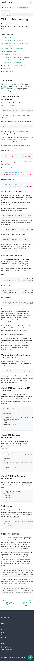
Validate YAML (7, 38)
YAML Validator (6, 89)
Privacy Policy (5, 647)
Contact (3, 635)
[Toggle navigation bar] (2, 2)
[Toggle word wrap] (27, 110)
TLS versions (6, 68)
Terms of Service (6, 650)
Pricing (3, 637)
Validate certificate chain (11, 51)
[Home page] (2, 7)
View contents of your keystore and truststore (17, 57)
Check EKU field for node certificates (14, 65)
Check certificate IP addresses (13, 48)
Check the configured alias (12, 54)
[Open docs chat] (30, 657)
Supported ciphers (8, 71)
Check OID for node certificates (12, 63)
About (3, 627)
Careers (3, 629)
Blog (2, 632)
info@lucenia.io (6, 617)
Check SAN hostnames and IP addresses (15, 60)
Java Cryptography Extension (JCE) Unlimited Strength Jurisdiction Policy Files (16, 559)
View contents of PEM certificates (13, 41)
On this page (6, 15)
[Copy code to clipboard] (30, 110)
